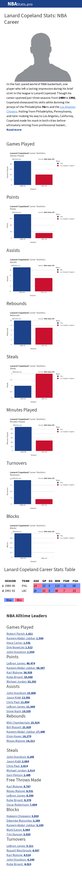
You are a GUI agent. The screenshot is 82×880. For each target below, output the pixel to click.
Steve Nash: (18, 711)
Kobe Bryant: (19, 677)
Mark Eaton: (18, 830)
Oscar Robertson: (21, 804)
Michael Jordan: (21, 681)
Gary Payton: (18, 775)
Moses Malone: (20, 741)
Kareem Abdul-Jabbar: (24, 638)
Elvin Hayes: (18, 736)
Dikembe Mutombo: (23, 820)
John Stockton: (20, 652)
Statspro (20, 4)
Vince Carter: (18, 643)
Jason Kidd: (18, 697)
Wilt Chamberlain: (22, 722)
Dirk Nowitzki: (19, 647)
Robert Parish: (19, 633)
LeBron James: (20, 663)
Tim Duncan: (18, 834)
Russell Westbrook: (22, 850)
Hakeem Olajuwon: (22, 816)
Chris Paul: (17, 702)
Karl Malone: (19, 672)
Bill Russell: (18, 727)
